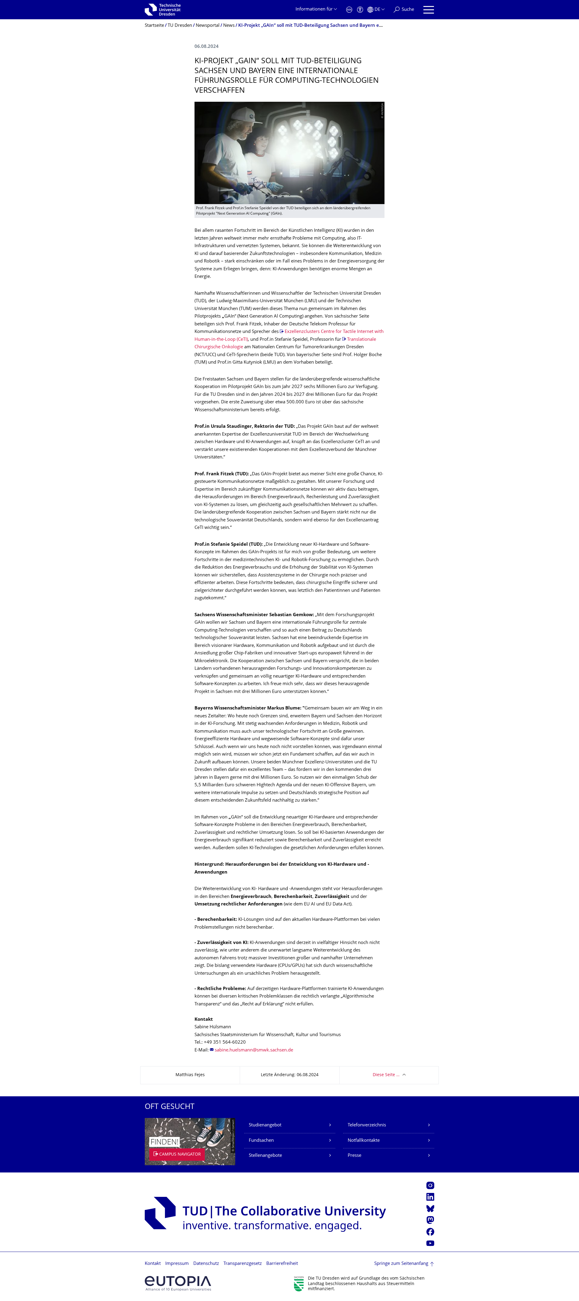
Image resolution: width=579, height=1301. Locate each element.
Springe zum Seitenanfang (401, 1264)
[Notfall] (349, 10)
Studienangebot (265, 1125)
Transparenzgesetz (242, 1264)
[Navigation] (428, 10)
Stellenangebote (265, 1156)
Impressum (177, 1264)
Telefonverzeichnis (367, 1125)
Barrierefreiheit (282, 1264)
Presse (354, 1156)
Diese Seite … (386, 1075)
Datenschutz (206, 1264)
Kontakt (153, 1264)
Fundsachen (261, 1140)
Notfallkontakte (364, 1140)
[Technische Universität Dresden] (163, 9)
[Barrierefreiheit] (360, 10)
